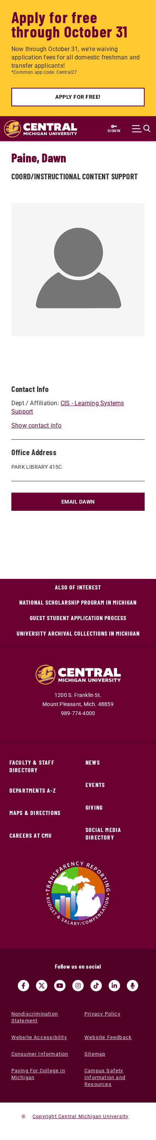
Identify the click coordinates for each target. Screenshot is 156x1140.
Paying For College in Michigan (38, 1074)
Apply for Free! (78, 97)
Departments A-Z (32, 790)
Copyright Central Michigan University (80, 1116)
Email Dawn (78, 502)
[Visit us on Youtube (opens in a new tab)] (59, 985)
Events (95, 784)
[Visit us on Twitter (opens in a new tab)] (41, 985)
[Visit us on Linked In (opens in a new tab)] (114, 985)
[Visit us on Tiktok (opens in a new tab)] (96, 985)
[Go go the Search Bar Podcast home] (132, 985)
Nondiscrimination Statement (34, 1017)
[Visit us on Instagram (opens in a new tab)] (78, 985)
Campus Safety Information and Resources (104, 1077)
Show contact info (36, 425)
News (93, 762)
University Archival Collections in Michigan (78, 633)
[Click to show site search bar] (141, 128)
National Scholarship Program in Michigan (78, 602)
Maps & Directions (35, 812)
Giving (94, 807)
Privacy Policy (102, 1014)
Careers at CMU (30, 835)
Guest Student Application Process (78, 617)
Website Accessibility (39, 1037)
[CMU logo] (36, 128)
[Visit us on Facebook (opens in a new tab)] (23, 985)
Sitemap (94, 1054)
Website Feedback (108, 1037)
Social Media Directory (103, 833)
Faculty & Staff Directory (32, 766)
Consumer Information (40, 1054)
